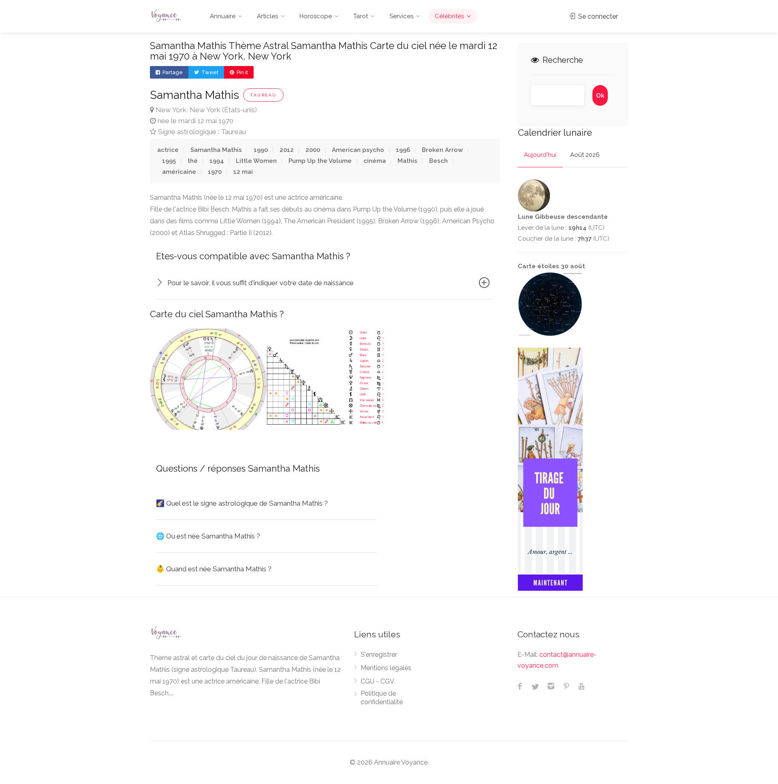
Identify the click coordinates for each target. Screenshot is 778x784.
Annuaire (222, 16)
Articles (267, 16)
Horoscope (315, 16)
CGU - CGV (377, 681)
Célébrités (449, 16)
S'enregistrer (379, 654)
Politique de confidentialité (382, 698)
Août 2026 (585, 154)
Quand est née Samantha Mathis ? (213, 569)
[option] (208, 379)
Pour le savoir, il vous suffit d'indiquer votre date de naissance (260, 283)
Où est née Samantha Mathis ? (208, 536)
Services (401, 16)
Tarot (360, 16)
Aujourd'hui (540, 154)
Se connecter (597, 16)
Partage (172, 72)
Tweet (209, 72)
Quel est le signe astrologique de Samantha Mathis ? (242, 503)
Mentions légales (386, 668)
